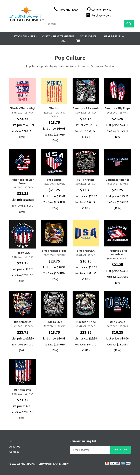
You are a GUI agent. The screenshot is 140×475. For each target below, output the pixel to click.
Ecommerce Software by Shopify (53, 463)
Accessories (89, 36)
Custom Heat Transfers (58, 36)
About (65, 40)
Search (13, 441)
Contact (14, 451)
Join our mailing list (83, 441)
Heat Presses (114, 36)
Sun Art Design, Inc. (26, 463)
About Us (14, 446)
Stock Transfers (25, 36)
